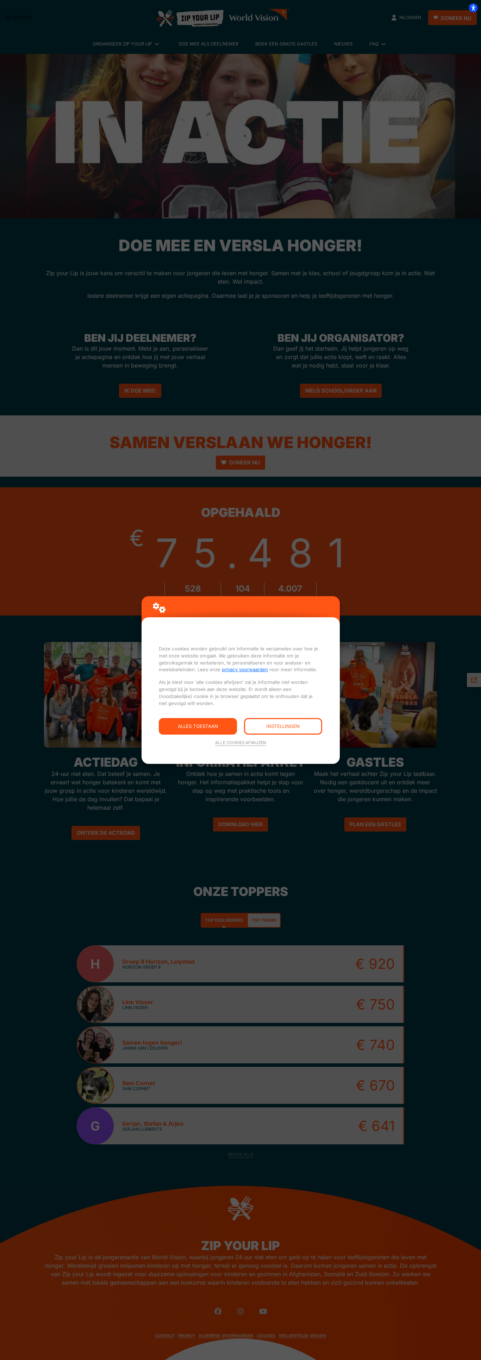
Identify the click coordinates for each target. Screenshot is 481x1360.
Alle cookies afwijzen (240, 742)
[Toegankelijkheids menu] (473, 8)
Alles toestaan (198, 726)
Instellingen (283, 726)
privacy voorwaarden (245, 669)
